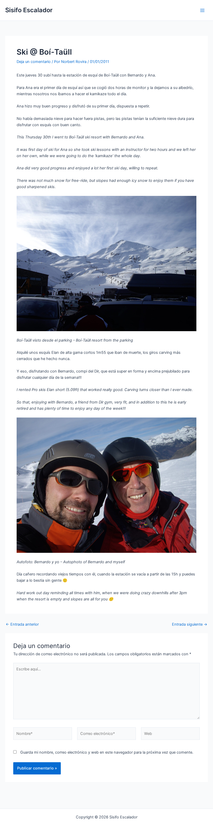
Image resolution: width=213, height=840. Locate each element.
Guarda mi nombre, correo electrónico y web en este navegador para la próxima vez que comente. (106, 752)
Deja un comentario (34, 61)
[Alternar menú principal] (202, 10)
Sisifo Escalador (28, 10)
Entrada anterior (22, 624)
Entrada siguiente (189, 624)
